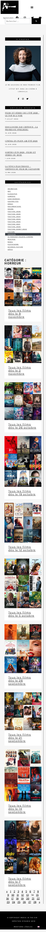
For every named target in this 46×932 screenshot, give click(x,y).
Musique (11, 239)
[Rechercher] (36, 21)
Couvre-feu (13, 201)
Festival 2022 (14, 221)
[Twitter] (32, 17)
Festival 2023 (14, 219)
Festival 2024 (14, 216)
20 (27, 898)
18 (17, 898)
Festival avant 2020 (17, 229)
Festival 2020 (14, 227)
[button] (32, 7)
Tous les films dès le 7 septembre (19, 882)
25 (19, 902)
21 (33, 898)
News (10, 242)
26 (24, 902)
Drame (11, 209)
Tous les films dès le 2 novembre (19, 370)
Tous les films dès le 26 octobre (22, 426)
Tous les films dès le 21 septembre (19, 738)
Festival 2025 (14, 214)
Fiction (11, 232)
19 (22, 898)
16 (7, 898)
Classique (12, 194)
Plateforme (13, 244)
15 (37, 894)
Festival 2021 (14, 224)
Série (10, 249)
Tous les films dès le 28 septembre (19, 681)
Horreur (12, 234)
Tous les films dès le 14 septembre (19, 809)
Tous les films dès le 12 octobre (22, 548)
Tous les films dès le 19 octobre (22, 492)
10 (13, 894)
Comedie (11, 196)
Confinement (14, 199)
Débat (10, 204)
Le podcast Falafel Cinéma (20, 237)
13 (27, 894)
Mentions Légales (23, 927)
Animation (12, 189)
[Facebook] (17, 17)
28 (34, 902)
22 (38, 898)
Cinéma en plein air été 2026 (21, 141)
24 (13, 902)
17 (12, 898)
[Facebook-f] (18, 99)
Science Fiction (15, 247)
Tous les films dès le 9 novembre (19, 314)
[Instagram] (24, 17)
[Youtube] (40, 17)
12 (22, 894)
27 (29, 902)
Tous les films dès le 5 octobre (21, 614)
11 (18, 894)
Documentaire (14, 206)
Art (9, 191)
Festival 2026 (14, 211)
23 (8, 902)
